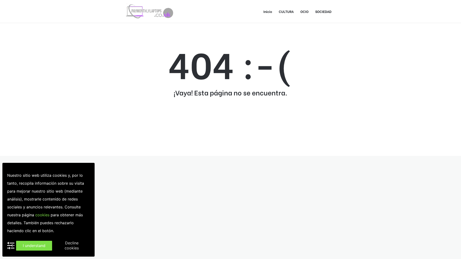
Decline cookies (72, 245)
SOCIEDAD (323, 11)
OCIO (304, 11)
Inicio (267, 11)
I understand (34, 245)
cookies (42, 214)
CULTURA (286, 11)
